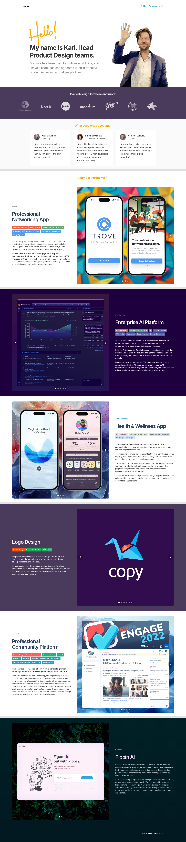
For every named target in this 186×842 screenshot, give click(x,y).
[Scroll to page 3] (128, 281)
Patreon (153, 6)
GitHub (143, 6)
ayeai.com (121, 315)
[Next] (170, 235)
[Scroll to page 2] (125, 281)
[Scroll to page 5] (66, 388)
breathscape (122, 419)
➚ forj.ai (15, 634)
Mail (161, 6)
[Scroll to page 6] (132, 602)
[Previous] (80, 235)
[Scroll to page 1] (122, 281)
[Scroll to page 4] (63, 388)
